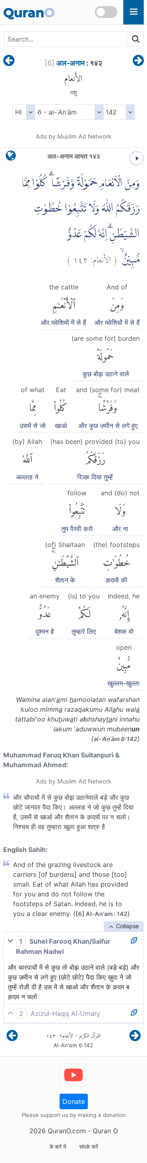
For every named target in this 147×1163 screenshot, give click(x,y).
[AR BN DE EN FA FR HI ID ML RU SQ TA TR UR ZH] (23, 112)
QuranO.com (67, 1131)
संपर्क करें (88, 1146)
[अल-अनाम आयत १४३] (138, 61)
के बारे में (57, 1146)
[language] (10, 157)
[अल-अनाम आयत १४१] (8, 61)
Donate (73, 1101)
